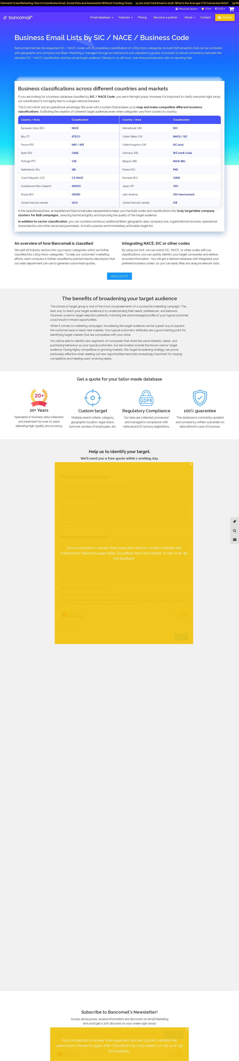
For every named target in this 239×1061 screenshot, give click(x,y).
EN (206, 9)
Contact (205, 17)
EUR (220, 9)
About (188, 17)
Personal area (186, 9)
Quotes (227, 17)
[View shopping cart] (231, 10)
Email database (100, 17)
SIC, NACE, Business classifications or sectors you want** (51, 484)
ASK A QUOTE (119, 276)
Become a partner (165, 17)
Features (124, 17)
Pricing (142, 17)
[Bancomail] (18, 20)
